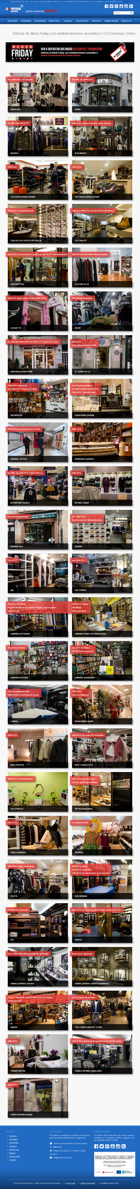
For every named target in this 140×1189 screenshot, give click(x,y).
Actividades (40, 21)
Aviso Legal (70, 1183)
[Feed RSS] (131, 7)
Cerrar (126, 1)
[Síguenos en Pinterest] (117, 7)
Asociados (26, 21)
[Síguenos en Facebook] (107, 7)
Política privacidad (88, 1183)
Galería (68, 21)
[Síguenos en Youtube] (121, 7)
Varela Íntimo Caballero (88, 1071)
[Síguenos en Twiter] (112, 7)
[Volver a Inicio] (31, 8)
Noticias (96, 21)
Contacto (126, 21)
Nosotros (13, 21)
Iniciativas (54, 21)
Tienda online (111, 21)
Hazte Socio (82, 21)
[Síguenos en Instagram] (126, 7)
